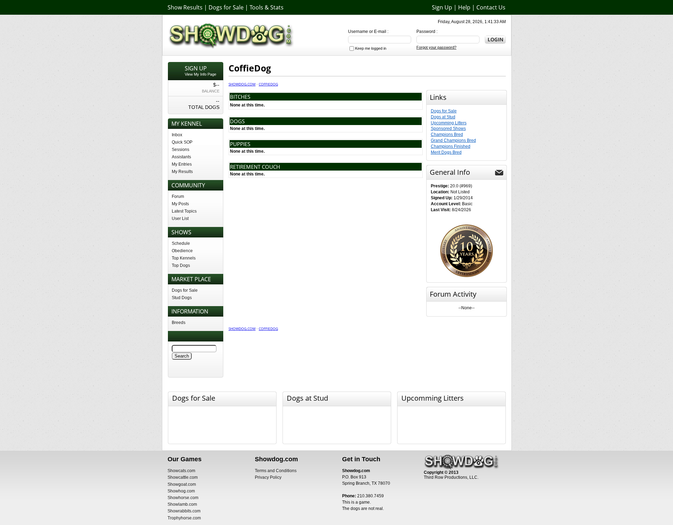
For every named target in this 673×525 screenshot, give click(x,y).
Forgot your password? (436, 47)
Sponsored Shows (448, 128)
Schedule (181, 243)
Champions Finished (450, 146)
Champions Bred (447, 134)
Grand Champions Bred (453, 140)
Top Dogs (181, 265)
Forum (178, 196)
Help (464, 7)
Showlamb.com (182, 504)
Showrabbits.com (184, 511)
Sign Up (442, 7)
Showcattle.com (183, 477)
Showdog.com (242, 84)
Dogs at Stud (443, 117)
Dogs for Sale (226, 7)
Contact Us (490, 7)
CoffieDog (268, 84)
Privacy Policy (268, 477)
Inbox (177, 134)
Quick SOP (182, 142)
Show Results (185, 7)
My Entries (182, 164)
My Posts (180, 203)
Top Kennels (184, 258)
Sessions (180, 149)
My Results (182, 171)
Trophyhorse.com (184, 518)
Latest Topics (184, 211)
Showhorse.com (183, 497)
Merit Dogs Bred (446, 152)
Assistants (181, 156)
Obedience (182, 250)
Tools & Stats (267, 7)
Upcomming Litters (449, 122)
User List (180, 218)
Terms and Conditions (276, 470)
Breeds (178, 322)
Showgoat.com (182, 484)
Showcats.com (181, 470)
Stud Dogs (182, 297)
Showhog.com (181, 491)
